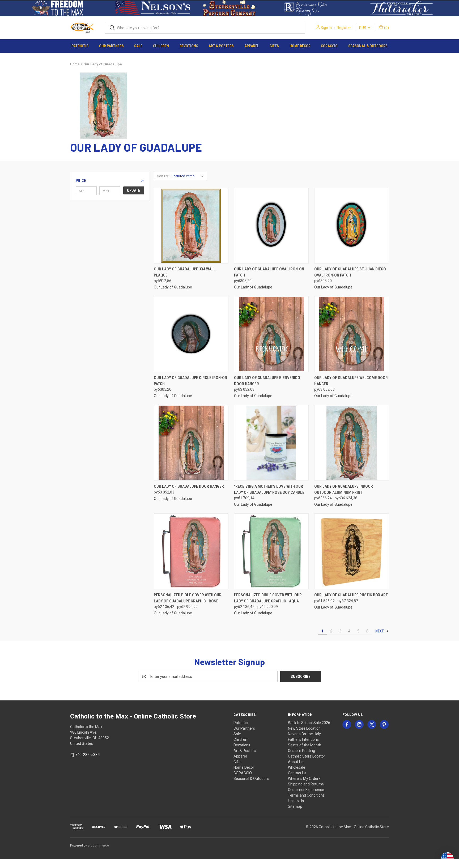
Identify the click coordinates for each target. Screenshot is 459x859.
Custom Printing (301, 751)
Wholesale (296, 767)
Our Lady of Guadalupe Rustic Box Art (351, 595)
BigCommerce (98, 845)
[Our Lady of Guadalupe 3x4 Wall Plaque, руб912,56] (191, 225)
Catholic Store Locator (306, 756)
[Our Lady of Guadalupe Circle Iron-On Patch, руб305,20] (191, 334)
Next (380, 631)
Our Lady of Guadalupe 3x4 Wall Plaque (185, 272)
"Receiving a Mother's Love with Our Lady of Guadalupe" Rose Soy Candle (269, 489)
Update (133, 190)
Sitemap (295, 806)
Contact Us (297, 773)
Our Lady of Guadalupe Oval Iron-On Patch (269, 272)
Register (344, 27)
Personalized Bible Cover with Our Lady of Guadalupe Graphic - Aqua (268, 598)
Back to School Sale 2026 (309, 723)
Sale (138, 46)
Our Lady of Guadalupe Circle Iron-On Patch (190, 380)
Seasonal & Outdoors (368, 46)
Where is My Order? (304, 778)
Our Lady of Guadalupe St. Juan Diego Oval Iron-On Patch (350, 272)
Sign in (326, 27)
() (386, 27)
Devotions (189, 46)
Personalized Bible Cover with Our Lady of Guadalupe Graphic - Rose (188, 598)
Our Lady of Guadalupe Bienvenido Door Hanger (267, 380)
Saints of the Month (304, 745)
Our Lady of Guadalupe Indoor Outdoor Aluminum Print (343, 489)
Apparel (251, 46)
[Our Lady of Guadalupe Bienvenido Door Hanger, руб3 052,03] (271, 334)
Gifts (274, 46)
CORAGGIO (329, 46)
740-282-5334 (87, 754)
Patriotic (79, 46)
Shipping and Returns (306, 784)
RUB (363, 27)
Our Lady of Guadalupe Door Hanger (189, 486)
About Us (295, 762)
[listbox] (189, 176)
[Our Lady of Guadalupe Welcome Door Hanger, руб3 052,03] (351, 334)
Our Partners (111, 46)
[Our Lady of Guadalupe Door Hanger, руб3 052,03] (191, 442)
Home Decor (300, 46)
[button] (57, 8)
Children (161, 46)
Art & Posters (221, 46)
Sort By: (163, 176)
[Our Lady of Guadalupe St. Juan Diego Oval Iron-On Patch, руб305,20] (351, 225)
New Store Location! (304, 728)
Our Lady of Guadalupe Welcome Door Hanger (351, 380)
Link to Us (296, 801)
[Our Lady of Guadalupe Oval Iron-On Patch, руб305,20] (271, 225)
